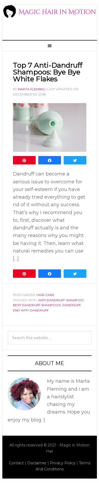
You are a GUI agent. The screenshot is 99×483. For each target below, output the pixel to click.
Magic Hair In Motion (49, 19)
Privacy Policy (63, 463)
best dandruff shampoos (37, 305)
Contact (16, 463)
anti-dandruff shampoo (61, 300)
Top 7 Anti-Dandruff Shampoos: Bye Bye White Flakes (47, 72)
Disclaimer (36, 463)
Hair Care (45, 295)
